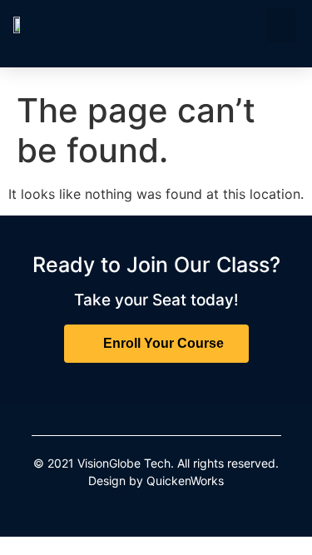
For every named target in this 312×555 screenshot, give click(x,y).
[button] (280, 25)
